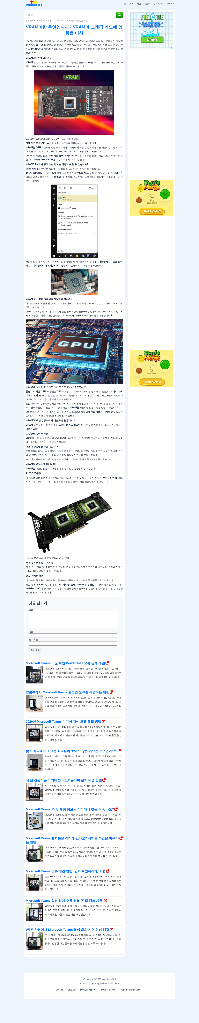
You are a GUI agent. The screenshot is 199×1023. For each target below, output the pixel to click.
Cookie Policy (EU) (130, 990)
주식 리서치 (158, 3)
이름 (32, 631)
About (59, 990)
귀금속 (147, 3)
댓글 (32, 609)
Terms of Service (108, 990)
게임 (139, 3)
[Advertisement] (152, 68)
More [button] (169, 3)
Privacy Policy (87, 990)
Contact (71, 990)
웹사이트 (33, 639)
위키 (132, 3)
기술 (124, 3)
